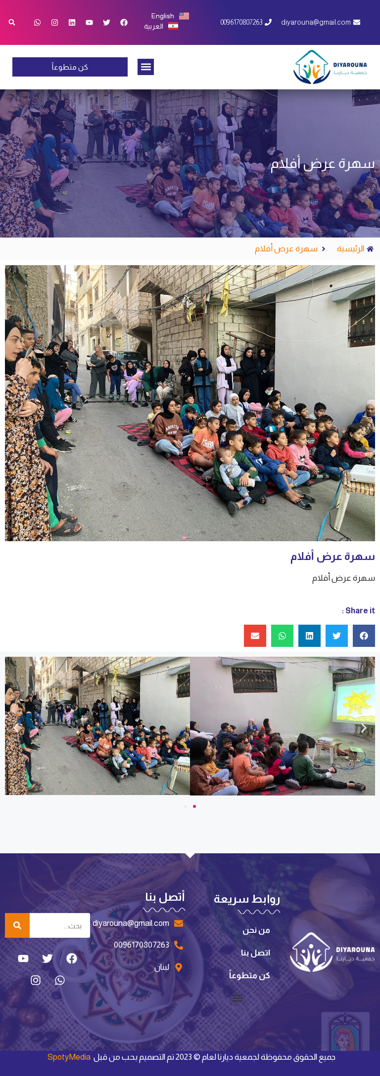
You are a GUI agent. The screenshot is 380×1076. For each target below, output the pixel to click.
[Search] (17, 925)
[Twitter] (106, 22)
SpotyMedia (69, 1057)
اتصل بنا (255, 952)
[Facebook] (124, 22)
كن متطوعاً (249, 975)
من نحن (256, 930)
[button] (146, 67)
